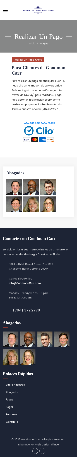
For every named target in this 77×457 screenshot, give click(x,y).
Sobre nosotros (15, 385)
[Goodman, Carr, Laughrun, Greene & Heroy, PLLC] (38, 10)
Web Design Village (47, 444)
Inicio (32, 43)
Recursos (11, 414)
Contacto (12, 422)
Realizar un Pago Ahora (28, 60)
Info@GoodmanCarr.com (25, 283)
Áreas (9, 399)
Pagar (9, 407)
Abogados (12, 392)
